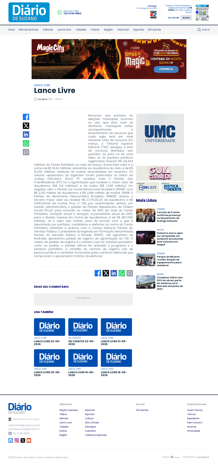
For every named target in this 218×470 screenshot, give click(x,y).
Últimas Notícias (28, 29)
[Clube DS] (160, 173)
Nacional (123, 29)
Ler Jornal (173, 17)
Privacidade (193, 430)
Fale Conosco (194, 422)
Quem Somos (195, 410)
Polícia (95, 29)
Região (108, 29)
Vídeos (63, 414)
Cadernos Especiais (96, 435)
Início (11, 29)
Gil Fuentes (154, 29)
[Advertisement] (58, 134)
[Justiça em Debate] (172, 187)
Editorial (48, 29)
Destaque (90, 426)
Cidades (81, 29)
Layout (166, 456)
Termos (191, 414)
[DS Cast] (147, 187)
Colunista (90, 430)
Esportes (138, 29)
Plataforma (189, 456)
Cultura (89, 418)
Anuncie (191, 426)
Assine (186, 17)
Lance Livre (64, 29)
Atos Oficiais (92, 422)
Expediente (193, 418)
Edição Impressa (69, 410)
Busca (206, 29)
